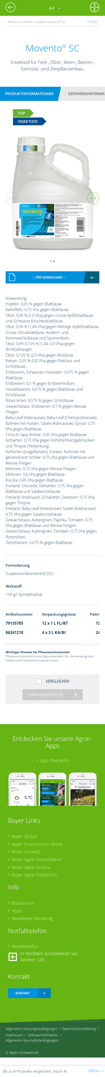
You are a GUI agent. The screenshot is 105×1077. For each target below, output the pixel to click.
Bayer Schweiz (26, 851)
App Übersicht (54, 760)
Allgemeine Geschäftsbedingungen (32, 1040)
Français (92, 21)
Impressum (14, 1035)
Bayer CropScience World (37, 844)
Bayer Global (24, 836)
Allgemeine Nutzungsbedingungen (31, 1028)
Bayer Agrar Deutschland (37, 859)
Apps (17, 910)
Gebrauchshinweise (43, 1035)
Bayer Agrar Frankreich (34, 875)
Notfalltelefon (25, 946)
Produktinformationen (29, 93)
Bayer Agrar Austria (31, 867)
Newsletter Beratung (32, 918)
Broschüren (23, 903)
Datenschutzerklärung (79, 1028)
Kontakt (22, 993)
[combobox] (53, 277)
